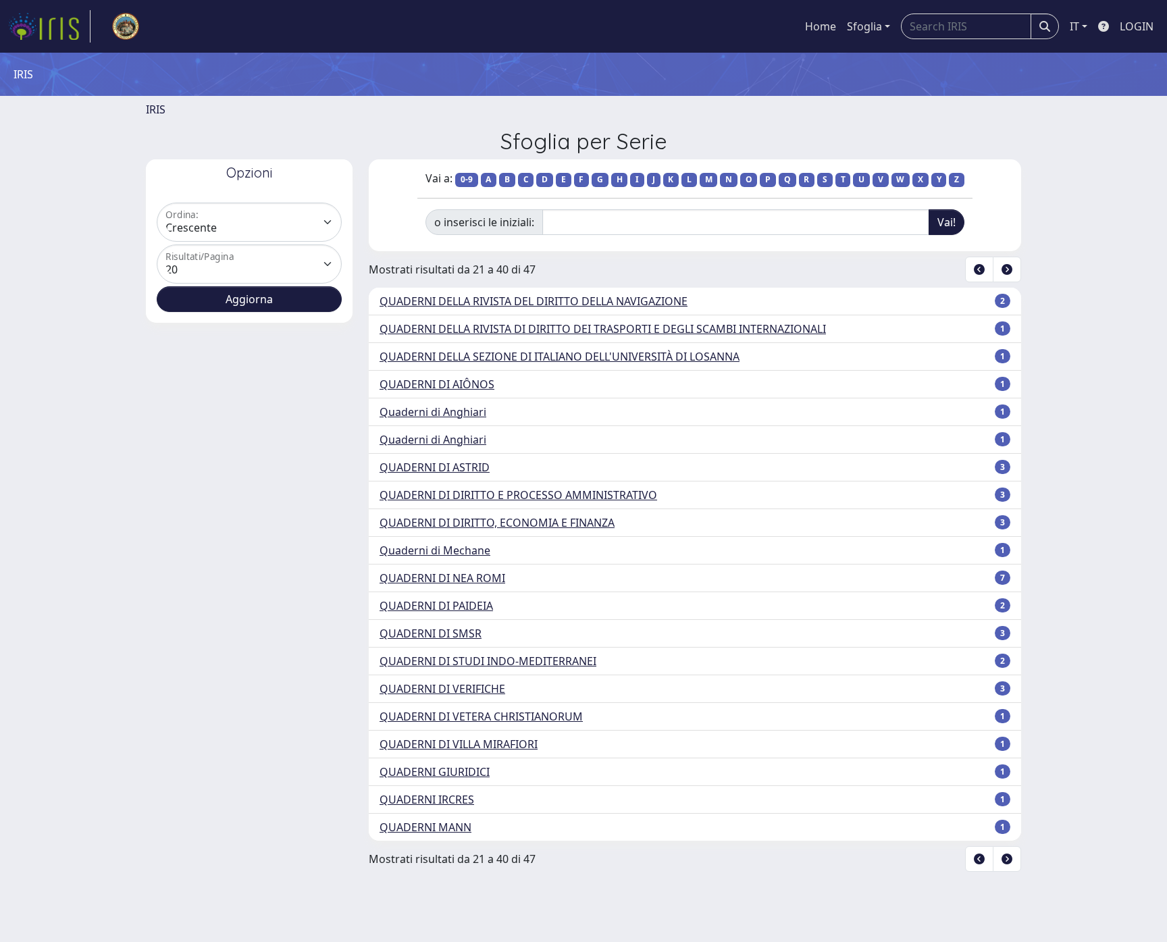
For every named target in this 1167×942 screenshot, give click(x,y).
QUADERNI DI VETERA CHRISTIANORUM (481, 716)
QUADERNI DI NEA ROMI (442, 578)
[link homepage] (49, 26)
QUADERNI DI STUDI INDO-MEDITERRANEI (488, 661)
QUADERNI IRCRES (427, 799)
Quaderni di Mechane (435, 550)
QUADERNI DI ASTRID (435, 467)
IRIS (155, 109)
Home (820, 26)
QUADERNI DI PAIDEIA (436, 605)
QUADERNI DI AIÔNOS (437, 384)
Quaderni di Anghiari (433, 411)
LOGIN (1136, 26)
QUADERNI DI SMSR (431, 633)
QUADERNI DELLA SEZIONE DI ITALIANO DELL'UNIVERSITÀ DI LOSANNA (560, 356)
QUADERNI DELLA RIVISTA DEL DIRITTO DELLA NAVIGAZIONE (534, 301)
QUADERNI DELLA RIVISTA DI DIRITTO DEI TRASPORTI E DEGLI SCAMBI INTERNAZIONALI (603, 328)
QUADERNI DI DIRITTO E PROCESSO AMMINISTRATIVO (518, 495)
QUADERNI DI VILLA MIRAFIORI (459, 744)
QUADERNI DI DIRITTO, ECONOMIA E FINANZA (497, 522)
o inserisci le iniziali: (484, 222)
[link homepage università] (125, 26)
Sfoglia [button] (864, 26)
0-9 (467, 179)
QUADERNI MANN (425, 827)
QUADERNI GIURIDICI (435, 771)
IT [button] (1074, 26)
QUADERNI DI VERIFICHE (442, 688)
